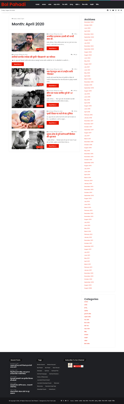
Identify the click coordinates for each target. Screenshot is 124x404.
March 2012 (87, 231)
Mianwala (56, 383)
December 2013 (88, 186)
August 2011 (87, 249)
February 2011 (88, 267)
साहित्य (77, 4)
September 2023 (89, 49)
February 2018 (88, 114)
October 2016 (88, 144)
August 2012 (88, 219)
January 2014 (88, 183)
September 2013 (89, 195)
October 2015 (88, 159)
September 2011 (88, 246)
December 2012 (88, 213)
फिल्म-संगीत (85, 4)
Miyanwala (40, 386)
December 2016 (88, 141)
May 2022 (87, 61)
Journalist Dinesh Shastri (43, 380)
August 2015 (88, 165)
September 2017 (89, 129)
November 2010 (88, 276)
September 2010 (89, 282)
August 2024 (88, 40)
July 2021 (87, 67)
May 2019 (87, 100)
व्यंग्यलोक (86, 334)
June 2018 (87, 108)
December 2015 (88, 153)
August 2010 (88, 285)
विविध (97, 4)
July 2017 (87, 135)
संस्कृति (91, 4)
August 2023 (88, 52)
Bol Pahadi (50, 34)
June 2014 (87, 171)
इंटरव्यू (71, 4)
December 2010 (88, 273)
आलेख (49, 4)
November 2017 (88, 123)
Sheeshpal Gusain (41, 389)
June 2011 (87, 255)
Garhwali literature (54, 373)
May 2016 (87, 150)
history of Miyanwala (42, 377)
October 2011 (88, 243)
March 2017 (87, 138)
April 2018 (87, 111)
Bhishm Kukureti (51, 364)
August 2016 (88, 147)
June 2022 (87, 58)
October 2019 (88, 85)
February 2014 (88, 180)
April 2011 (87, 261)
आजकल (44, 4)
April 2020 (87, 76)
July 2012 (87, 222)
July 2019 (87, 94)
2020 (19, 18)
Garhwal (47, 370)
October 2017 (88, 126)
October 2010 (88, 279)
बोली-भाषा (86, 325)
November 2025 (88, 22)
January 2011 (88, 270)
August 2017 (87, 132)
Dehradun (39, 370)
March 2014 (87, 177)
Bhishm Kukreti (41, 364)
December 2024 (88, 34)
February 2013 (88, 210)
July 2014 (87, 168)
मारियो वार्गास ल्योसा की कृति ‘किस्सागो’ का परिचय (33, 57)
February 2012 (88, 234)
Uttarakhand (52, 389)
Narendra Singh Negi (50, 386)
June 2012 (87, 225)
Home (37, 4)
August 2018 (88, 106)
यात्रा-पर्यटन (57, 4)
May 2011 (87, 258)
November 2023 (88, 46)
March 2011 (87, 264)
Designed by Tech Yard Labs (48, 400)
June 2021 (87, 70)
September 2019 (89, 88)
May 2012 (87, 228)
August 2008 (88, 288)
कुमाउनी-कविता (87, 313)
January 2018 (88, 117)
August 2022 (88, 55)
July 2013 (87, 201)
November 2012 (88, 216)
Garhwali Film (54, 370)
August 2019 (88, 91)
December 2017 (88, 120)
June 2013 (87, 204)
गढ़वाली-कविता (87, 316)
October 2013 (88, 192)
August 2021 (88, 64)
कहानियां (86, 310)
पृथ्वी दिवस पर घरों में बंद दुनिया (60, 113)
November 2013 (88, 189)
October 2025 (88, 25)
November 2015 (88, 156)
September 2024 (89, 37)
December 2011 (88, 240)
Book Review (56, 367)
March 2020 (87, 79)
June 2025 (87, 28)
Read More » (53, 48)
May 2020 (87, 73)
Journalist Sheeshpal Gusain (44, 383)
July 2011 (87, 252)
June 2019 (87, 97)
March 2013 (87, 207)
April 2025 (87, 31)
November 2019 (88, 82)
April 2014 (87, 174)
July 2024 (87, 43)
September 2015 (89, 162)
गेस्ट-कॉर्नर (64, 4)
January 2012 (88, 237)
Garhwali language (42, 373)
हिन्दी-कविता (87, 343)
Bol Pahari (47, 367)
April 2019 (87, 103)
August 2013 (88, 198)
